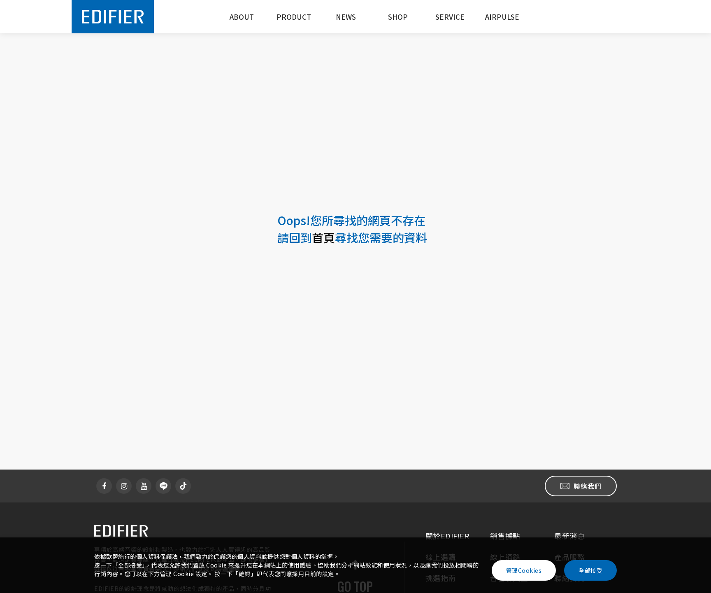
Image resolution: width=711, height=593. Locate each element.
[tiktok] (183, 486)
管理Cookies (524, 570)
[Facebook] (104, 486)
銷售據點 (505, 535)
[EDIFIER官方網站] (113, 16)
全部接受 (590, 570)
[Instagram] (124, 486)
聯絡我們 (588, 486)
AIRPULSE (502, 17)
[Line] (163, 486)
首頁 (323, 237)
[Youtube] (143, 486)
